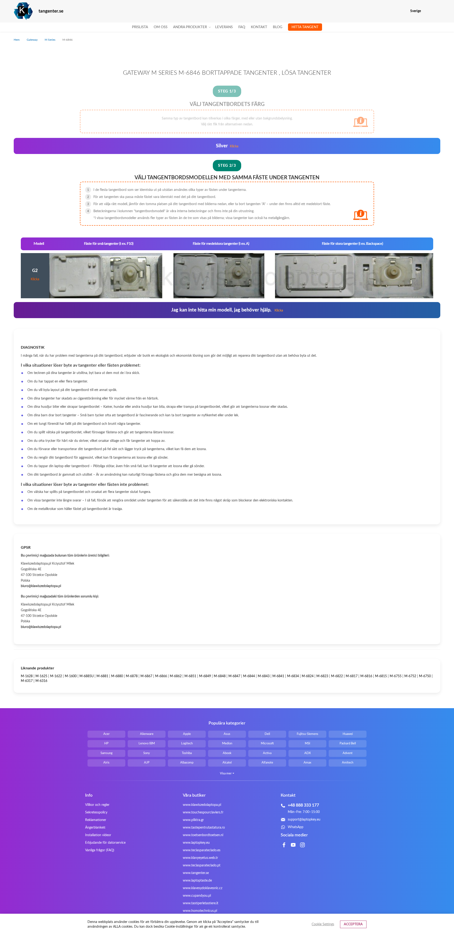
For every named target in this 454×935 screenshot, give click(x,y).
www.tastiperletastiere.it (200, 903)
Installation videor (98, 835)
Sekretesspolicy (96, 812)
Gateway (32, 39)
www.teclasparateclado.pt (201, 865)
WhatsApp (295, 827)
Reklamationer (95, 820)
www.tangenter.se (196, 873)
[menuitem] (140, 27)
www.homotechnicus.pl (200, 911)
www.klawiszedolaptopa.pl (202, 805)
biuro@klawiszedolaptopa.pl (41, 586)
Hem (17, 39)
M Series (50, 39)
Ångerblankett (95, 827)
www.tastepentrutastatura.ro (204, 827)
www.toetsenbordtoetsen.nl (203, 835)
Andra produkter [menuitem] (190, 27)
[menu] (227, 27)
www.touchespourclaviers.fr (203, 812)
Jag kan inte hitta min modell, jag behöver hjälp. (227, 310)
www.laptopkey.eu (196, 842)
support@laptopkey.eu (304, 819)
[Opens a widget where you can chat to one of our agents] (436, 927)
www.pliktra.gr (193, 820)
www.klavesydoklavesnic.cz (202, 888)
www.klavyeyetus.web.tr (200, 858)
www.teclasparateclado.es (201, 850)
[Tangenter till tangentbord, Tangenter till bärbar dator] (23, 11)
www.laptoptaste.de (197, 880)
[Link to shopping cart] (428, 11)
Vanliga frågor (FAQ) (99, 850)
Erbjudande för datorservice (105, 842)
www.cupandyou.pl (197, 895)
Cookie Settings (323, 924)
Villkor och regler (97, 805)
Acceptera (353, 924)
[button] (437, 11)
